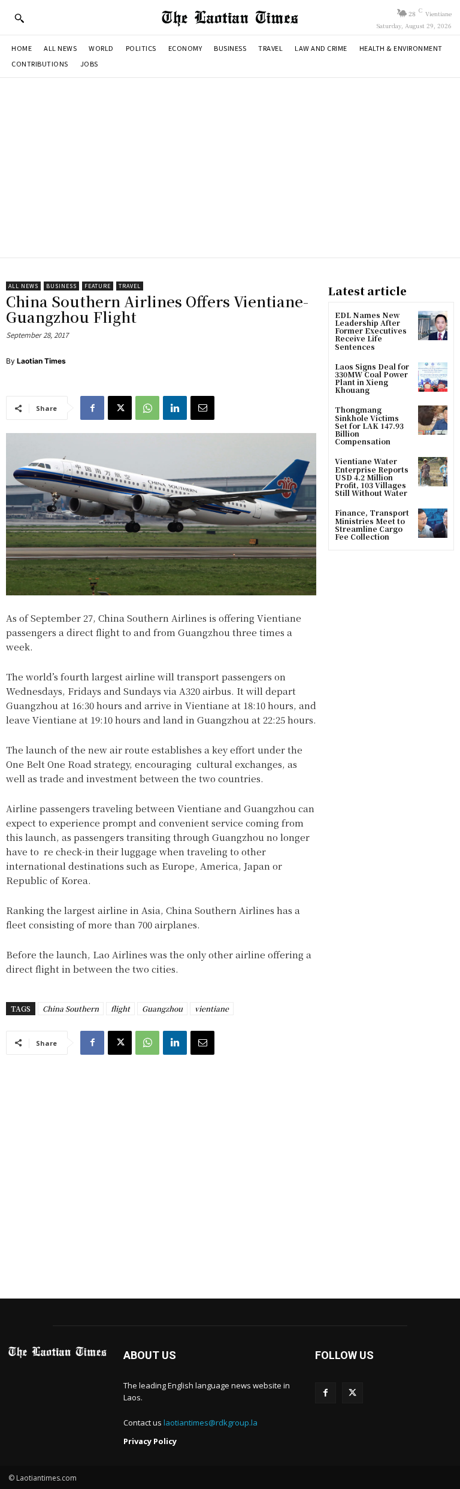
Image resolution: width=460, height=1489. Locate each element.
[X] (120, 408)
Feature (97, 286)
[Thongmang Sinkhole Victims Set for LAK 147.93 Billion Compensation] (432, 420)
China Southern (71, 1008)
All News (23, 286)
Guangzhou (162, 1008)
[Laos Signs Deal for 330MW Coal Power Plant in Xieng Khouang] (432, 377)
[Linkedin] (175, 408)
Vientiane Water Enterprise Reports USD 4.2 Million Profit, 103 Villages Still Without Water (371, 477)
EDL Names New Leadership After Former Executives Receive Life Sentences (371, 331)
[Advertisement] (230, 168)
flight (120, 1008)
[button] (19, 18)
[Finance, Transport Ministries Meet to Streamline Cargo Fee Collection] (432, 523)
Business (61, 286)
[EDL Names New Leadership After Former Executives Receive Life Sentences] (432, 325)
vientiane (212, 1008)
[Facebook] (92, 408)
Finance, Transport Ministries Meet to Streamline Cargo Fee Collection (372, 524)
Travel (130, 286)
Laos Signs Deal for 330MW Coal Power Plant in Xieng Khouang (372, 378)
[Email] (202, 408)
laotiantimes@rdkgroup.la (211, 1422)
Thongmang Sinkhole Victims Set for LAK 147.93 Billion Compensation (369, 425)
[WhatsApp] (147, 408)
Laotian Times (41, 360)
